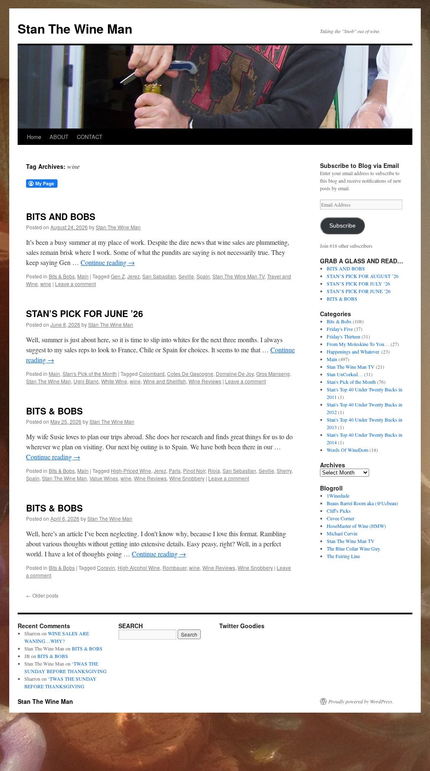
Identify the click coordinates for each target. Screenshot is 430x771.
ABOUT (59, 137)
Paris (175, 470)
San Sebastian (239, 470)
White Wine (114, 381)
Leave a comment (75, 283)
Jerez (133, 276)
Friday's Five (340, 328)
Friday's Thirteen (343, 336)
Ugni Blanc (86, 381)
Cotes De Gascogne (190, 373)
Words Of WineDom (347, 449)
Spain (203, 276)
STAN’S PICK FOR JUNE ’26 (84, 313)
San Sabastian (159, 276)
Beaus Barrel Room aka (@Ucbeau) (362, 503)
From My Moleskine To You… (358, 344)
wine (45, 283)
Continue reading (108, 262)
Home (34, 137)
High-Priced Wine (131, 470)
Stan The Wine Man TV (238, 276)
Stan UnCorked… (345, 374)
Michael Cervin (342, 533)
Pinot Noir (194, 470)
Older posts (42, 595)
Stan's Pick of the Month (90, 373)
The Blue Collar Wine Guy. (354, 548)
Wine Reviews (205, 381)
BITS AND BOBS (60, 216)
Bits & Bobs (62, 276)
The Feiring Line (343, 556)
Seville (186, 276)
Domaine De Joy (235, 373)
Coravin (106, 567)
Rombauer (174, 567)
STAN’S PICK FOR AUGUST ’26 (363, 276)
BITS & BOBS (54, 410)
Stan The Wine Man (75, 28)
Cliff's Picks (339, 510)
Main (83, 276)
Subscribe (342, 226)
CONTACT (89, 137)
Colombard (152, 373)
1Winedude (338, 495)
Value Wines (103, 478)
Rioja (214, 470)
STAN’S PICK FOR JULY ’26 (358, 283)
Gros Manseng (273, 373)
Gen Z (118, 276)
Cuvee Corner (340, 518)
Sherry (284, 470)
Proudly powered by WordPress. (360, 701)
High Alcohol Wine (139, 567)
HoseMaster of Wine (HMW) (356, 525)
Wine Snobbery (187, 478)
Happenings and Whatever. (353, 351)
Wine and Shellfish (164, 381)
